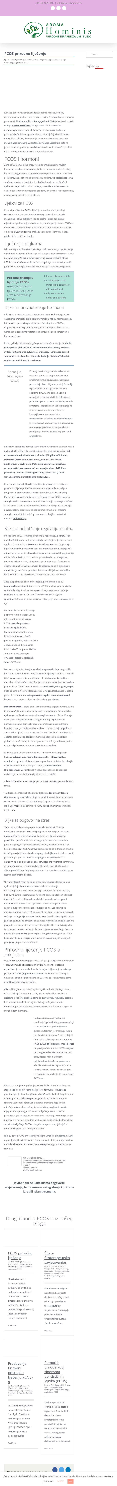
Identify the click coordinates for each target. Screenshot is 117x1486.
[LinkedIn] (68, 1470)
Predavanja (12, 1393)
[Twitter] (61, 1470)
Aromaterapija (13, 1390)
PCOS (26, 63)
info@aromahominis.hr (69, 3)
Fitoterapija (56, 59)
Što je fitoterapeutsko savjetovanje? (57, 1258)
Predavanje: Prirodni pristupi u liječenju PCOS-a (20, 1372)
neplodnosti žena (21, 125)
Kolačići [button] (60, 1481)
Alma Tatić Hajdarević (14, 59)
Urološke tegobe (50, 1276)
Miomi (56, 1273)
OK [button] (70, 1481)
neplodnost (18, 63)
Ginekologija (9, 63)
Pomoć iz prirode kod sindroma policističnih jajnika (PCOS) (55, 1371)
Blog (49, 59)
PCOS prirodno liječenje (20, 1255)
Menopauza (48, 1273)
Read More (12, 1325)
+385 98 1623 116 (30, 1167)
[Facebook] (55, 1470)
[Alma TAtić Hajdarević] (14, 1158)
